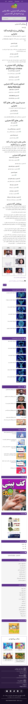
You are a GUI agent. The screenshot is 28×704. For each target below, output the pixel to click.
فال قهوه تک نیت (22, 599)
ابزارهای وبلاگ (17, 1)
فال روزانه (23, 591)
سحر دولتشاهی (22, 574)
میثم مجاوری (8, 256)
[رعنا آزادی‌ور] (20, 261)
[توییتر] (14, 691)
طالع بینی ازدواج (22, 609)
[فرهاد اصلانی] (20, 270)
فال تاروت (23, 597)
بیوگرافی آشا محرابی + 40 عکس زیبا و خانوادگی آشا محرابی (14, 12)
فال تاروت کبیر (22, 566)
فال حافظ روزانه (22, 593)
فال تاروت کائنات (22, 576)
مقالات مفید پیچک (23, 673)
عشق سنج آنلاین (22, 607)
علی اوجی (8, 274)
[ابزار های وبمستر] (14, 628)
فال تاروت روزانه (22, 595)
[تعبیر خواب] (14, 536)
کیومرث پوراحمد (8, 265)
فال (5, 1)
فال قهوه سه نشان (21, 563)
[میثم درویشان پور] (20, 252)
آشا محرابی (18, 281)
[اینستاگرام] (21, 691)
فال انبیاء (23, 603)
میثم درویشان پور (20, 256)
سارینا (23, 546)
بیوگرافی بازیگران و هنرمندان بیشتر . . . (19, 277)
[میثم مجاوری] (8, 252)
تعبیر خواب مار (22, 568)
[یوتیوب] (7, 691)
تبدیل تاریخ (10, 1)
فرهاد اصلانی (20, 274)
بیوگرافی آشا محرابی (20, 24)
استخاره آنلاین (22, 611)
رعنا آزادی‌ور (20, 265)
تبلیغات (24, 685)
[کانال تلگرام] (18, 691)
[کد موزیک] (14, 524)
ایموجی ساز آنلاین (21, 580)
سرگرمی (23, 601)
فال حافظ (23, 588)
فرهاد (23, 548)
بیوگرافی (16, 387)
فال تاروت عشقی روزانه (21, 578)
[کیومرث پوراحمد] (8, 263)
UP (5, 285)
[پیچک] (14, 6)
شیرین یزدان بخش (21, 570)
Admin (23, 544)
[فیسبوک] (10, 691)
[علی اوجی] (8, 270)
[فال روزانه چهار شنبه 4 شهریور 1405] (14, 533)
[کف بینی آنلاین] (14, 495)
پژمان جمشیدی (22, 572)
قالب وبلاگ (23, 616)
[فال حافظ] (14, 519)
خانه (22, 1)
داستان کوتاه (22, 614)
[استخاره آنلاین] (14, 529)
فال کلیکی (23, 605)
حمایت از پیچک (22, 686)
